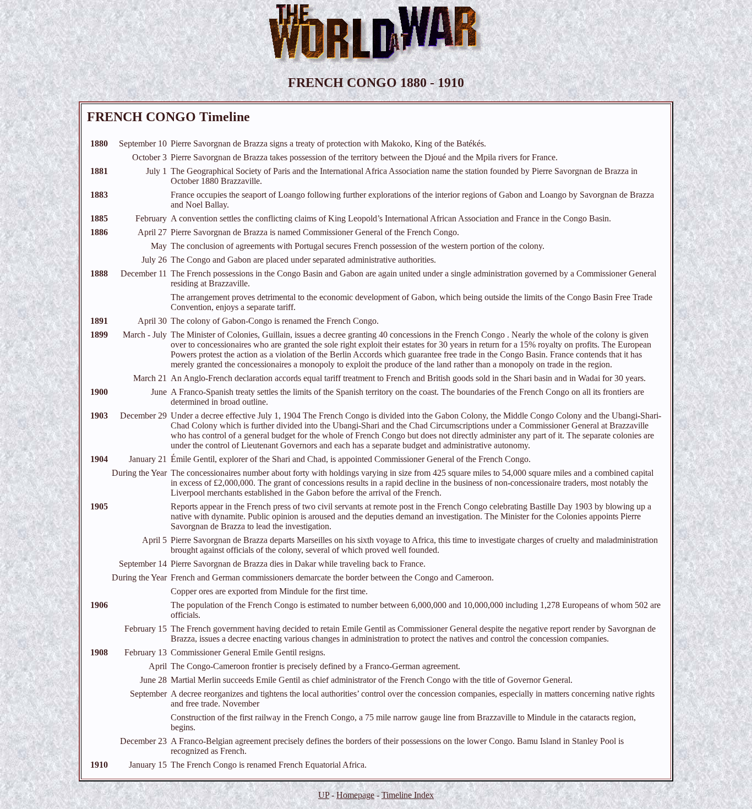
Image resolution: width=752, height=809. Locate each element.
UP (323, 795)
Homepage (355, 795)
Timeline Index (408, 795)
